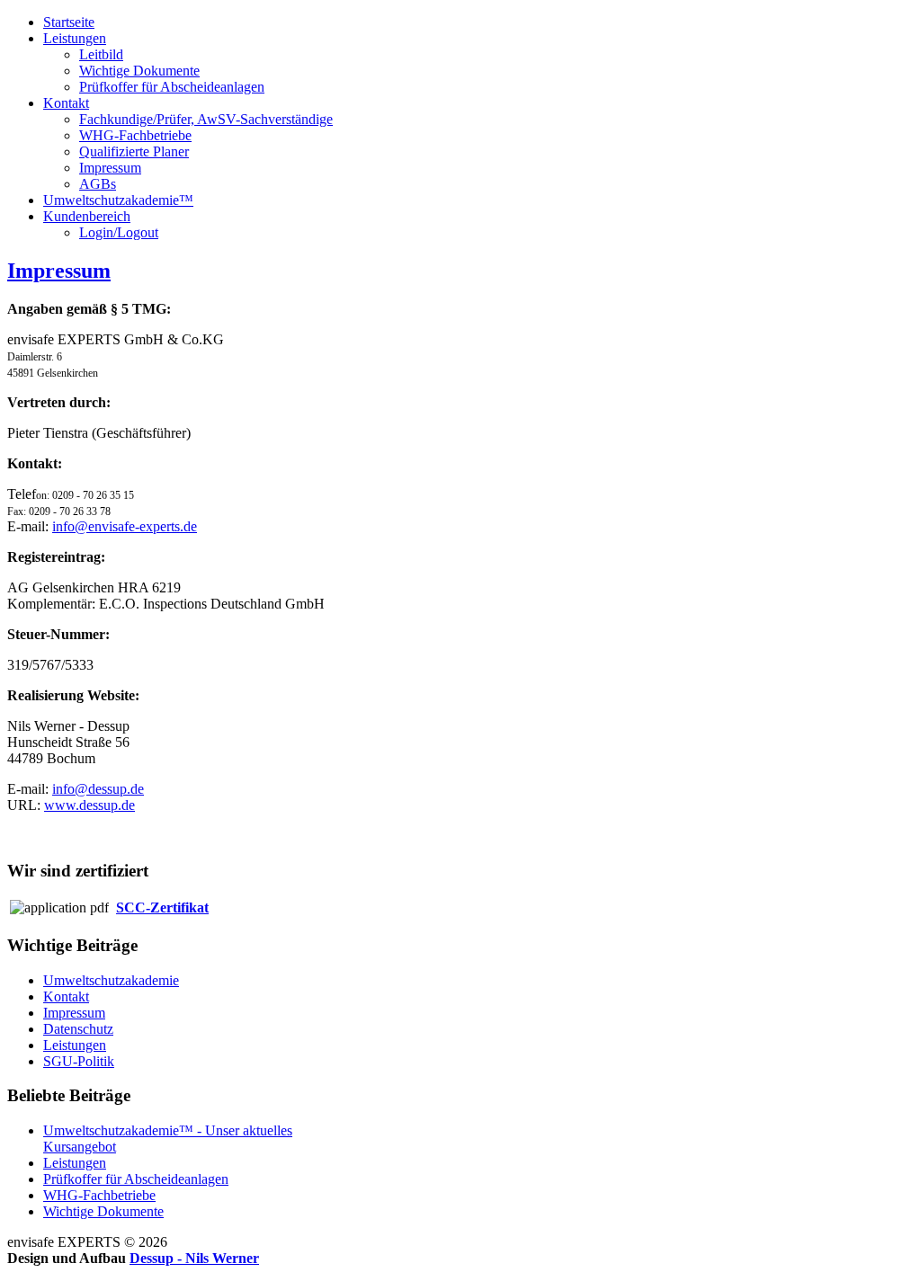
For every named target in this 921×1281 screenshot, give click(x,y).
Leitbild (101, 54)
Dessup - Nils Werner (194, 1258)
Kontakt (66, 103)
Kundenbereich (86, 216)
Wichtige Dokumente (139, 70)
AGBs (97, 183)
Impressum (110, 167)
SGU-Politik (78, 1061)
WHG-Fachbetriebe (135, 135)
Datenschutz (78, 1028)
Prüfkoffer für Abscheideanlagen (171, 86)
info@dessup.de (98, 788)
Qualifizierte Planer (134, 151)
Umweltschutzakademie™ (118, 200)
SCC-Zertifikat (162, 907)
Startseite (68, 22)
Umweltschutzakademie (111, 980)
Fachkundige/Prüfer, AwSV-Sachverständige (206, 119)
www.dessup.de (89, 805)
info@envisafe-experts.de (124, 526)
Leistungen (74, 38)
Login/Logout (118, 232)
